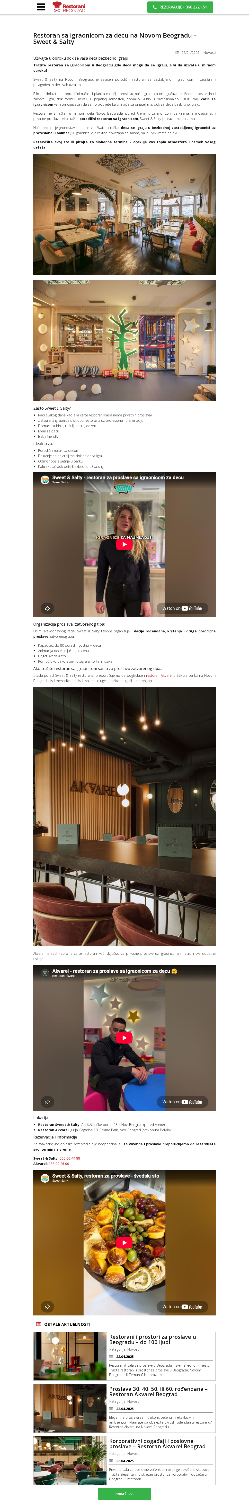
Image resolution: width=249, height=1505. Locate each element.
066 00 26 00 (59, 1163)
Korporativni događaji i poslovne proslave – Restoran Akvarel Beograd (157, 1443)
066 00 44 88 (70, 1158)
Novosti (209, 52)
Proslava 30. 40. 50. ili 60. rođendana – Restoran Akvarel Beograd (158, 1391)
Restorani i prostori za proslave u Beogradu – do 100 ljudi (152, 1339)
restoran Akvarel (159, 675)
